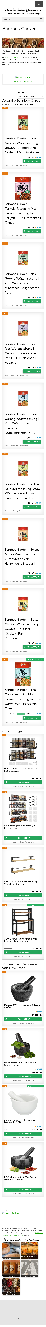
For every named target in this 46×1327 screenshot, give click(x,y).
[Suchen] (39, 4)
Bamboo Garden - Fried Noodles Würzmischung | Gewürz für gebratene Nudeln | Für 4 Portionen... (23, 145)
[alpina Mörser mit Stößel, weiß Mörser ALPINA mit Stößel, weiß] (23, 1103)
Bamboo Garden (11, 57)
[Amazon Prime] (38, 157)
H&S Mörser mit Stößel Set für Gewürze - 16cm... (21, 1178)
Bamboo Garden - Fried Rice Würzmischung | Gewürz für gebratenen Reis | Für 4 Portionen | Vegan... (21, 353)
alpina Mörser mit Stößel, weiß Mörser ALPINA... (20, 1121)
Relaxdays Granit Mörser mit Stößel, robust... (20, 1064)
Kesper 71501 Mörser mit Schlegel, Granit (23, 1006)
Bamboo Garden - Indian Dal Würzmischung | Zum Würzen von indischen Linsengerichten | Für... (22, 491)
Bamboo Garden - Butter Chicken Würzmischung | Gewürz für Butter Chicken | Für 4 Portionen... (22, 629)
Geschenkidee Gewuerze (23, 10)
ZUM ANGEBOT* (33, 161)
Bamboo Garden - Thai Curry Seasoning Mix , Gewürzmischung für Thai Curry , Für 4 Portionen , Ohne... (23, 699)
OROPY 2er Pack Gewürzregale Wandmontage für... (22, 882)
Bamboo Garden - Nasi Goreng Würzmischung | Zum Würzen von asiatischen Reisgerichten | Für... (23, 283)
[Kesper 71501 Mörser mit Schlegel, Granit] (23, 988)
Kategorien (22, 92)
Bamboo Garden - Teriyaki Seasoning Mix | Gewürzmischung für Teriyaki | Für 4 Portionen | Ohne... (23, 213)
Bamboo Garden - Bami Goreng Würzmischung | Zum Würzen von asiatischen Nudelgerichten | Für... (22, 423)
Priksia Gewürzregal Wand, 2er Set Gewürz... (21, 769)
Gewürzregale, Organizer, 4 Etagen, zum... (19, 827)
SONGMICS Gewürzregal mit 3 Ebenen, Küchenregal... (21, 940)
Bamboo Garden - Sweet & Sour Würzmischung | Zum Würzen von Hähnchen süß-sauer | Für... (22, 559)
